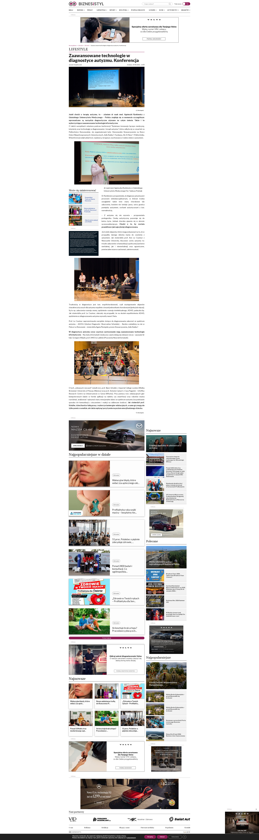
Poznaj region (138, 10)
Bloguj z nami (124, 828)
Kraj (71, 10)
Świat (90, 10)
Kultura (123, 10)
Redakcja (105, 828)
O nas (71, 828)
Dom (161, 10)
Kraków (185, 10)
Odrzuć (162, 837)
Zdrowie (87, 45)
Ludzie (152, 10)
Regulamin (169, 828)
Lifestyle (101, 10)
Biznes (80, 10)
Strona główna (72, 45)
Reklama (87, 828)
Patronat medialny (147, 828)
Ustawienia (175, 837)
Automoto (172, 10)
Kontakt (187, 828)
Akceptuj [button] (150, 837)
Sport (112, 10)
